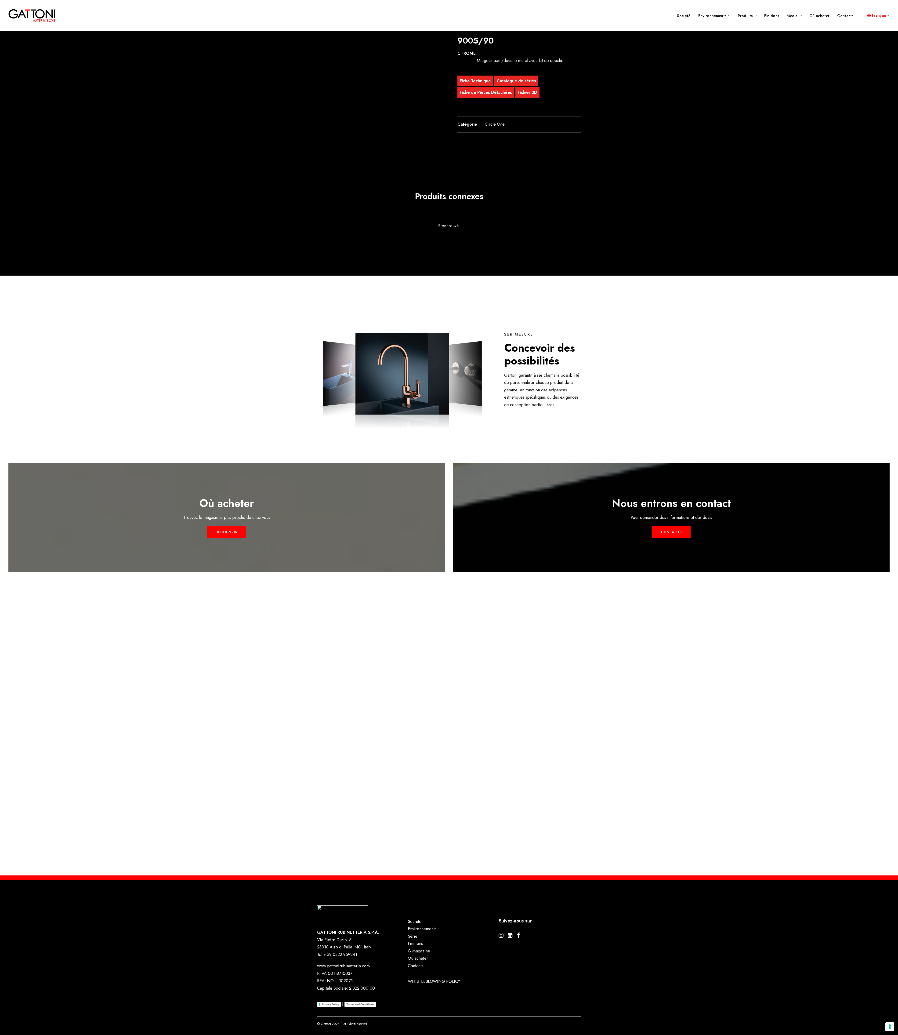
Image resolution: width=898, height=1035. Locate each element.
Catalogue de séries (516, 81)
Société (683, 15)
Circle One (495, 124)
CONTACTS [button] (671, 532)
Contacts (845, 15)
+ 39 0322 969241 (340, 954)
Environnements (712, 15)
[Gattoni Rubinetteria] (31, 15)
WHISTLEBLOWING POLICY (434, 981)
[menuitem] (685, 15)
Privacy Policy (330, 1004)
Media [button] (792, 15)
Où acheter (819, 15)
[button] (379, 87)
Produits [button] (745, 15)
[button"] (501, 936)
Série (412, 936)
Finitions (771, 15)
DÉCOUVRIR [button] (227, 532)
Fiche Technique (475, 81)
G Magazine (419, 951)
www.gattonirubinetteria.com (343, 966)
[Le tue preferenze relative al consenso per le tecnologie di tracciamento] (889, 1026)
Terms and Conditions (360, 1004)
